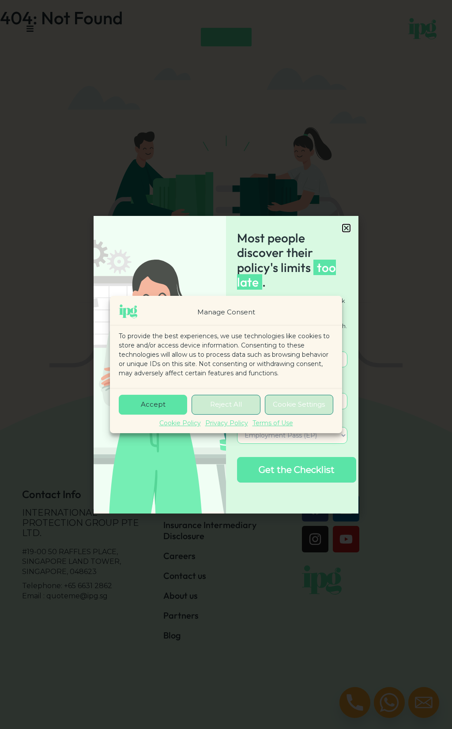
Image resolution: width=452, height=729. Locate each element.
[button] (346, 228)
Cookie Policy (180, 423)
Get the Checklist (297, 470)
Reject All (226, 404)
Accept (153, 404)
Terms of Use (272, 423)
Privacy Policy (226, 423)
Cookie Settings (299, 404)
